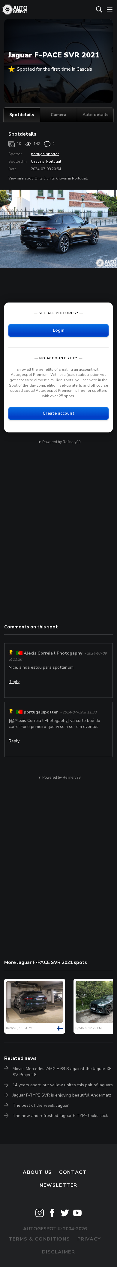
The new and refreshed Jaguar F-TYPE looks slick (60, 1115)
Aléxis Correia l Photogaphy (53, 653)
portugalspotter (45, 154)
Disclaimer (58, 1252)
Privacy (89, 1239)
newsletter (58, 1185)
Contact (73, 1172)
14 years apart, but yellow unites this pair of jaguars (63, 1085)
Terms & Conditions (39, 1239)
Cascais (37, 161)
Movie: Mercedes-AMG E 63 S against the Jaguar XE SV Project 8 (62, 1072)
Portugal (53, 161)
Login (58, 330)
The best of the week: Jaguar (41, 1105)
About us (37, 1172)
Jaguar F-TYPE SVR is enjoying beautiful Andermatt (62, 1095)
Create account (58, 413)
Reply (14, 682)
